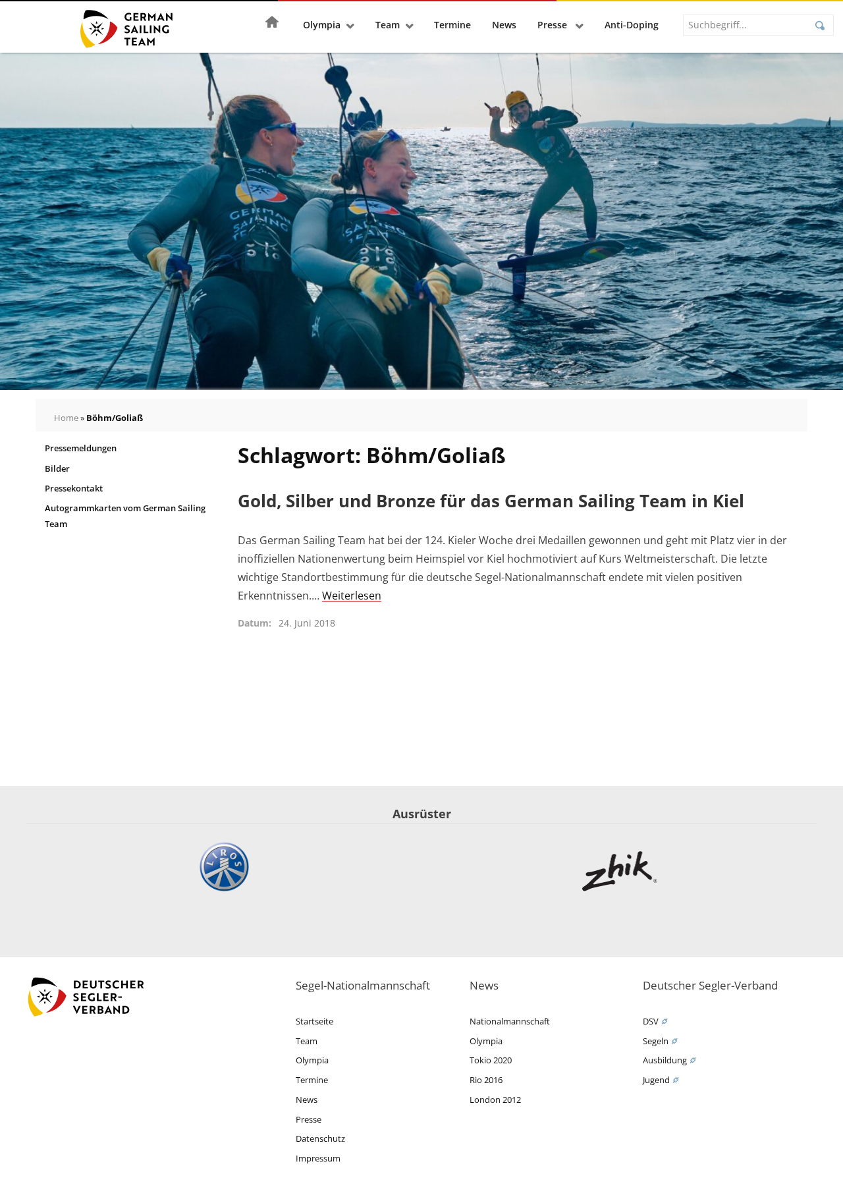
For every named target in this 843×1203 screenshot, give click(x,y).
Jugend (656, 1080)
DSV (651, 1021)
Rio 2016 (486, 1080)
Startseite (314, 1021)
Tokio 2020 (491, 1060)
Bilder (57, 468)
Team (387, 24)
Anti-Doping (632, 24)
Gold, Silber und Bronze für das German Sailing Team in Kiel (491, 501)
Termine (452, 24)
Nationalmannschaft (510, 1021)
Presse (553, 24)
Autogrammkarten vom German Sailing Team (125, 515)
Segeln (655, 1041)
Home (66, 418)
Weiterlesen (351, 595)
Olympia (321, 24)
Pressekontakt (74, 488)
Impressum (318, 1158)
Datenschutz (320, 1138)
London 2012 (495, 1099)
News (504, 24)
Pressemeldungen (81, 448)
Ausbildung (665, 1060)
